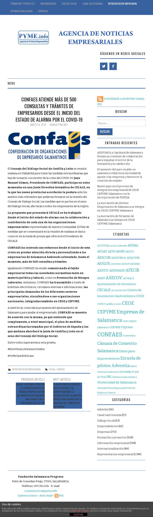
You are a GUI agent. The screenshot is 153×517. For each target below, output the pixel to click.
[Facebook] (113, 66)
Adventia (122, 245)
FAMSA (133, 366)
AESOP (125, 263)
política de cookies (79, 511)
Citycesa (127, 327)
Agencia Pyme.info (59, 124)
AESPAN (135, 263)
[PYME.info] (74, 36)
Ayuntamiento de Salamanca (116, 284)
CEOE (140, 296)
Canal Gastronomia (92, 3)
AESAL (133, 245)
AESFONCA (118, 257)
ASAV (101, 278)
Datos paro (127, 351)
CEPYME (115, 327)
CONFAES (61, 369)
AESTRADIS (117, 270)
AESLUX (103, 263)
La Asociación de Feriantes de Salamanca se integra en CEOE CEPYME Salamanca (116, 220)
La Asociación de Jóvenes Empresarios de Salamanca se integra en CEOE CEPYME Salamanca (120, 207)
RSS (61, 495)
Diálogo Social (69, 3)
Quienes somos (27, 495)
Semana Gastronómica (124, 377)
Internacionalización (21, 11)
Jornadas (125, 371)
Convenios (129, 335)
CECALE (52, 369)
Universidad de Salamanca (116, 382)
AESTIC (103, 270)
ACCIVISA (103, 245)
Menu (11, 83)
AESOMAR (116, 264)
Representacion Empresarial (122, 3)
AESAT (102, 251)
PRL (109, 377)
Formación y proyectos (23, 3)
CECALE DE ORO (119, 290)
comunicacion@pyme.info (40, 491)
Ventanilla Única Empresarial (111, 388)
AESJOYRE (133, 257)
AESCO (129, 251)
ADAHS (113, 246)
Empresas (43, 11)
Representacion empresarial (26, 369)
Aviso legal (45, 495)
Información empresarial (113, 443)
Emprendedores (48, 3)
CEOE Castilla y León (109, 304)
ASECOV (114, 277)
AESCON (104, 258)
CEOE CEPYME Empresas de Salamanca (120, 311)
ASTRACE (128, 278)
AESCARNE (116, 251)
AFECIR (132, 270)
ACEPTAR (78, 514)
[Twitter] (103, 66)
